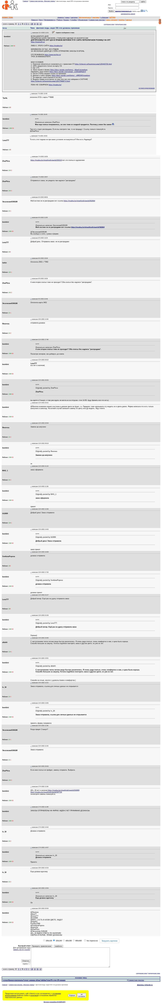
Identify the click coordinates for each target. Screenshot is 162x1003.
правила (60, 17)
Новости (34, 20)
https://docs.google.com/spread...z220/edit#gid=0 (67, 72)
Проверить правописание (41, 946)
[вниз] (159, 22)
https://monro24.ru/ (38, 42)
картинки (74, 17)
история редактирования (147, 88)
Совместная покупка (97, 20)
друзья (129, 20)
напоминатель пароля (128, 14)
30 (35, 24)
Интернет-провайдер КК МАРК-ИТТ (54, 1002)
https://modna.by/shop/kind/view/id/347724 (46, 792)
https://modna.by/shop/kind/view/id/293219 (46, 160)
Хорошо (72, 995)
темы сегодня (111, 20)
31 (37, 24)
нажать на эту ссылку (21, 950)
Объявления (83, 20)
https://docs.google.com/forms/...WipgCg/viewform (68, 70)
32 (40, 24)
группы (122, 20)
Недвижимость (49, 20)
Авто (41, 20)
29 (32, 24)
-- (31, 32)
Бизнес (66, 20)
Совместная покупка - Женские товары (42, 1)
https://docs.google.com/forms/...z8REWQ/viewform (71, 75)
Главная (25, 1)
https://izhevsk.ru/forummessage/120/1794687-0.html (50, 81)
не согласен (81, 995)
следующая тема (109, 24)
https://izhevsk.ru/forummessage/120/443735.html (93, 64)
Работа (59, 20)
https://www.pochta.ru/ (53, 55)
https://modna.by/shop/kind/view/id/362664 (79, 201)
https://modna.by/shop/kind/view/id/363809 (63, 790)
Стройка (73, 20)
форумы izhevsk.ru (145, 985)
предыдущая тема (120, 24)
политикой (34, 995)
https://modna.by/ (56, 46)
